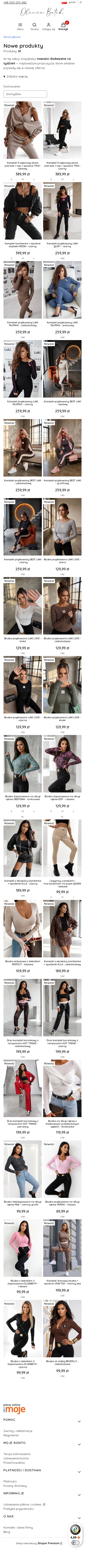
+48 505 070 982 (15, 2)
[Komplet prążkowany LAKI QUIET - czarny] (62, 211)
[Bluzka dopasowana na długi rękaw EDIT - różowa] (62, 764)
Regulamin (11, 1435)
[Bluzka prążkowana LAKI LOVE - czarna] (22, 685)
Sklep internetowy (37, 1543)
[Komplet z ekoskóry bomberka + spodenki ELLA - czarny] (22, 848)
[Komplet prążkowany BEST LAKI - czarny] (22, 527)
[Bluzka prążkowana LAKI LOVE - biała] (22, 606)
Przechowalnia (14, 1463)
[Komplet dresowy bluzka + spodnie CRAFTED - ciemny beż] (62, 1248)
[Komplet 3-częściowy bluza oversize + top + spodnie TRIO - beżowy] (22, 130)
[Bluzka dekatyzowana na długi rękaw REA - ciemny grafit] (22, 1169)
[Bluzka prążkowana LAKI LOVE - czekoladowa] (62, 606)
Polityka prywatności (18, 1509)
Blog (6, 1532)
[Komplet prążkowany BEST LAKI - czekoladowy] (22, 448)
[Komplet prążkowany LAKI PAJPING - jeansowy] (62, 290)
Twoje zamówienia (16, 1454)
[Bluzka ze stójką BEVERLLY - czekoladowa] (62, 1329)
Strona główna (11, 37)
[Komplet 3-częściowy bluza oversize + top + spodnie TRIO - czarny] (62, 130)
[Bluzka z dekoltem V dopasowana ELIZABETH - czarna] (22, 1329)
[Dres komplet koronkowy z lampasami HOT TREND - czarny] (62, 1008)
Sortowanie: (11, 86)
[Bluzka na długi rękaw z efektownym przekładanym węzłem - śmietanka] (62, 1089)
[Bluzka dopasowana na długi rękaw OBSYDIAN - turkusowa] (22, 764)
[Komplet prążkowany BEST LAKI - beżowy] (62, 369)
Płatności (10, 1481)
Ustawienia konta (16, 1458)
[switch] (75, 1542)
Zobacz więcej (17, 76)
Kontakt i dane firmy (18, 1527)
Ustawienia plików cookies (22, 1504)
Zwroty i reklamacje (17, 1431)
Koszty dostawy (15, 1486)
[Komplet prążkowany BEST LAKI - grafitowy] (62, 448)
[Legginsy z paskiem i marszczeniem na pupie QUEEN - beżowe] (62, 848)
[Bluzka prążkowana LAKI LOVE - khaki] (62, 685)
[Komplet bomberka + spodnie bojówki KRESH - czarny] (22, 211)
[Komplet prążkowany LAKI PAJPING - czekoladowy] (22, 290)
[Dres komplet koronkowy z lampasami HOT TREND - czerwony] (22, 1089)
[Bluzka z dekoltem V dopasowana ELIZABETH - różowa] (22, 1248)
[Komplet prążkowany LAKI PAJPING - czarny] (22, 369)
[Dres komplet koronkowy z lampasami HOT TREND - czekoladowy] (22, 1008)
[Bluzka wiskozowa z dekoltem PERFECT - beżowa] (22, 929)
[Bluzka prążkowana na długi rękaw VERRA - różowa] (62, 1169)
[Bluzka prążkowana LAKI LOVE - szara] (62, 527)
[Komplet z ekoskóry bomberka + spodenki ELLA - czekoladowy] (62, 929)
